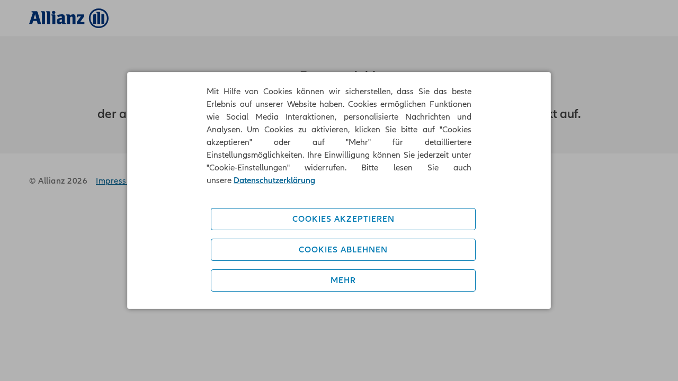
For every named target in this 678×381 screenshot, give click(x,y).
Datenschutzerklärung (274, 180)
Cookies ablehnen (343, 249)
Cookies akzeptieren (343, 219)
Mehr (343, 280)
